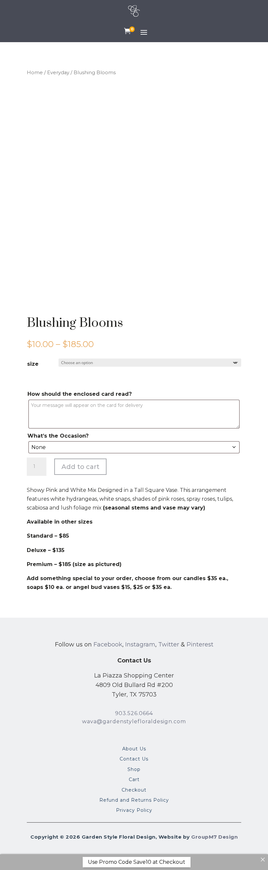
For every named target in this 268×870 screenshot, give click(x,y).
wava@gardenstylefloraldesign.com (134, 721)
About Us (134, 749)
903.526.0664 (134, 713)
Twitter (168, 644)
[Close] (263, 859)
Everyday (58, 72)
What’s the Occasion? (58, 436)
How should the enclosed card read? (79, 394)
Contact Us (134, 759)
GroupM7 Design (214, 837)
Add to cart (80, 467)
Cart (134, 779)
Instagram (140, 644)
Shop (134, 769)
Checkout (134, 790)
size (33, 364)
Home (35, 72)
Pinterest (200, 644)
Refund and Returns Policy (134, 800)
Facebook (107, 644)
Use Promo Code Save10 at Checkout (136, 862)
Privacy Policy (134, 810)
